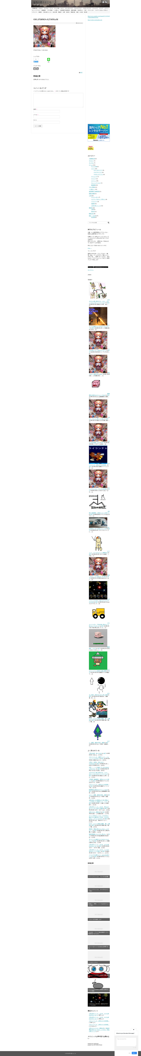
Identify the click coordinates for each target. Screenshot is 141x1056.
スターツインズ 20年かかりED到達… (99, 1021)
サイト (35, 120)
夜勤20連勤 (73, 10)
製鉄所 (59, 12)
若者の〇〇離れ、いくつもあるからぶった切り (98, 904)
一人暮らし (56, 10)
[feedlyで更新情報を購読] (103, 2)
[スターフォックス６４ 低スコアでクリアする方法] (99, 1000)
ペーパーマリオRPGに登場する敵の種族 (98, 976)
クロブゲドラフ (77, 8)
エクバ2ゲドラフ (69, 8)
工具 (85, 10)
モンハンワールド (36, 10)
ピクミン (107, 8)
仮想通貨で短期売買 (65, 10)
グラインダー (91, 10)
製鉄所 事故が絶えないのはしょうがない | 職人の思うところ (99, 1030)
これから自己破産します (94, 919)
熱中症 (67, 12)
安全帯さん (80, 10)
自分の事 (55, 12)
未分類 (85, 12)
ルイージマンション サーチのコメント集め (98, 890)
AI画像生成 (34, 8)
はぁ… (89, 248)
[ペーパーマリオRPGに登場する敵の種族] (99, 971)
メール (35, 114)
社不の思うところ (42, 2)
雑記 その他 (79, 12)
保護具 (40, 12)
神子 (81, 72)
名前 (35, 109)
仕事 (64, 12)
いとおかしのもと (93, 962)
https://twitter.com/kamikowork (95, 20)
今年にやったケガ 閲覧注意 (96, 1028)
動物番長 (44, 10)
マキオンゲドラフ (87, 8)
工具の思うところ (47, 12)
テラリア (101, 8)
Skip (130, 1053)
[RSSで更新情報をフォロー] (106, 2)
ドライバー (34, 12)
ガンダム (46, 8)
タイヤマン (91, 270)
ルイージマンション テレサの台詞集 (98, 876)
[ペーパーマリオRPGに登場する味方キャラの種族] (99, 985)
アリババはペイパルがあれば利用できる (98, 947)
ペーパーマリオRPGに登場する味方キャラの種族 (98, 990)
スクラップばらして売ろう (101, 10)
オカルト (41, 8)
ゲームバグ (95, 8)
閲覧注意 (73, 12)
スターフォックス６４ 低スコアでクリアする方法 (98, 1004)
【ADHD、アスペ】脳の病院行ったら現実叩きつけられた (98, 933)
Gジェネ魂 (56, 8)
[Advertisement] (99, 49)
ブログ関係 (49, 10)
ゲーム (51, 8)
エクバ (62, 8)
